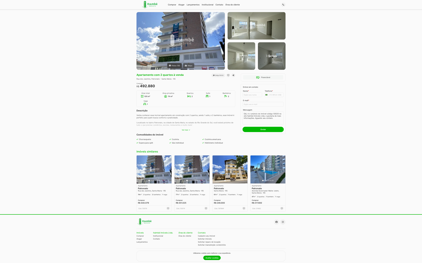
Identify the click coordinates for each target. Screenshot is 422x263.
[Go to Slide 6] (159, 180)
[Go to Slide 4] (155, 180)
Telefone (269, 91)
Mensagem (247, 110)
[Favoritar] (228, 75)
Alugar (181, 5)
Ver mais (185, 130)
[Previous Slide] (139, 169)
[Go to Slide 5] (157, 180)
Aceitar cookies (212, 258)
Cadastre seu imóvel (206, 236)
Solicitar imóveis (205, 239)
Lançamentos (193, 5)
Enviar (263, 129)
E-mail (246, 100)
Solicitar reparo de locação (209, 242)
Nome (246, 91)
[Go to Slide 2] (151, 180)
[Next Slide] (169, 169)
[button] (154, 169)
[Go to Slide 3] (153, 180)
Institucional (207, 5)
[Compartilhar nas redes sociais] (233, 75)
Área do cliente (232, 5)
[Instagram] (283, 222)
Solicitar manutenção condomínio (212, 245)
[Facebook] (276, 222)
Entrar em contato (250, 87)
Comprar (172, 5)
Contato (219, 5)
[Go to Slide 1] (149, 180)
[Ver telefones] (283, 5)
